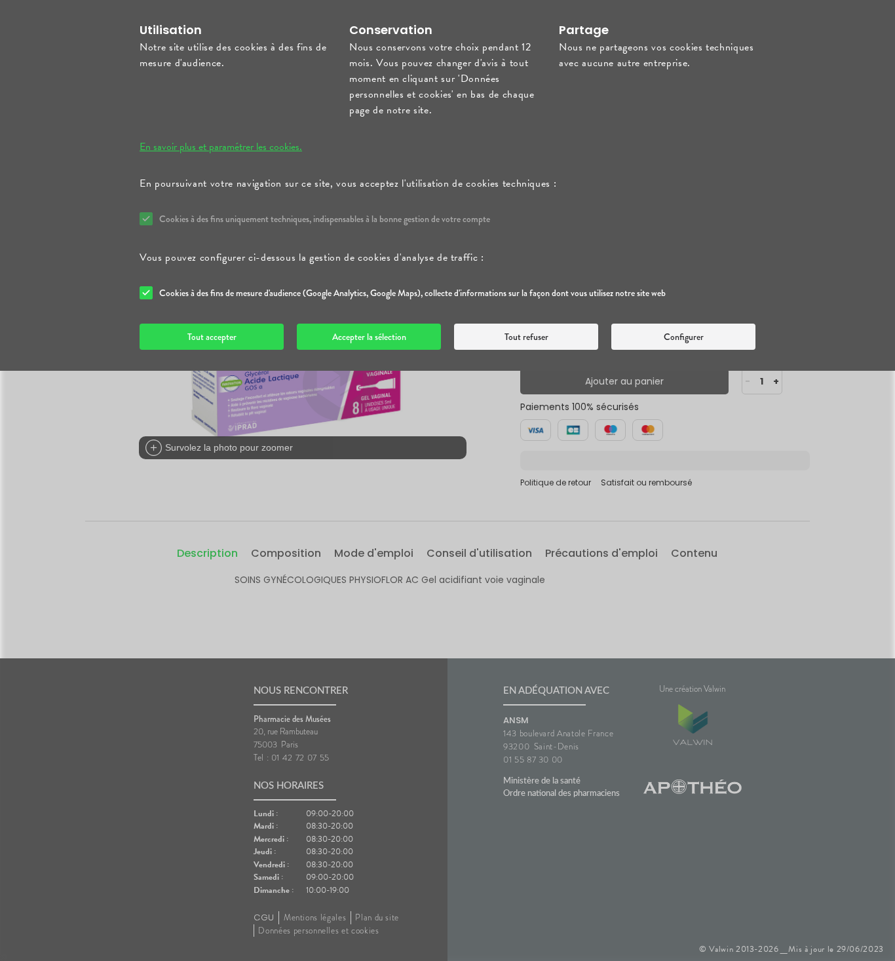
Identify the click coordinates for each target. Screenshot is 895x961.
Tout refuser (526, 336)
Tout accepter (212, 336)
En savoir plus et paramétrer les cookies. (221, 147)
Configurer (684, 336)
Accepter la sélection (369, 336)
